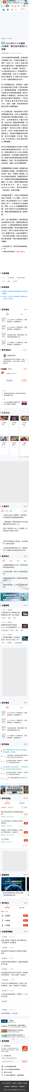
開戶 (26, 814)
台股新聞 (9, 38)
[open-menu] (1, 6)
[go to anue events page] (21, 6)
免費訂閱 (24, 1061)
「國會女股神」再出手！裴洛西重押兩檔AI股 (24, 444)
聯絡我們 (22, 1086)
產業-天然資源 (10, 835)
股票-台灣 (9, 826)
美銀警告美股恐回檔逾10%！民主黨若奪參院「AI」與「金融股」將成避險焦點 (14, 423)
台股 (4, 38)
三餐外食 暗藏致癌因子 (4, 444)
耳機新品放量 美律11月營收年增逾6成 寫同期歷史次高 (15, 394)
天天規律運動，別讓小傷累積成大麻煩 (24, 423)
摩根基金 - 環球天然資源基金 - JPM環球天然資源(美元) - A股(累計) (12, 831)
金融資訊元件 (14, 1086)
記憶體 (7, 916)
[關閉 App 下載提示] (1, 2)
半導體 (7, 925)
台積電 (7, 920)
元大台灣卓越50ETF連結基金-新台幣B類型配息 (12, 822)
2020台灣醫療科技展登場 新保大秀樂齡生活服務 (12, 403)
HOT (8, 319)
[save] (20, 9)
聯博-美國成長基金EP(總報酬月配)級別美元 (12, 813)
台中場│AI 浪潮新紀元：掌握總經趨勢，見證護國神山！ (17, 321)
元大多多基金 (5, 839)
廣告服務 (6, 1086)
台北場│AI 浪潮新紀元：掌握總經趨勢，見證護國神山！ (17, 328)
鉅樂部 (20, 1083)
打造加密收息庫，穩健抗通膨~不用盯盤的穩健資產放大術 (17, 336)
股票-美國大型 (10, 816)
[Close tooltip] (24, 13)
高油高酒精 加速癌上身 (14, 444)
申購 (26, 823)
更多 (26, 511)
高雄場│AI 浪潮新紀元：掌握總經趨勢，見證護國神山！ (17, 343)
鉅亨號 (14, 1083)
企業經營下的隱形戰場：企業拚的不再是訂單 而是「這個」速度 (4, 423)
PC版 (3, 1083)
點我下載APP (20, 251)
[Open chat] (25, 10)
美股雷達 (10, 609)
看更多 (25, 309)
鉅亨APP (8, 1083)
